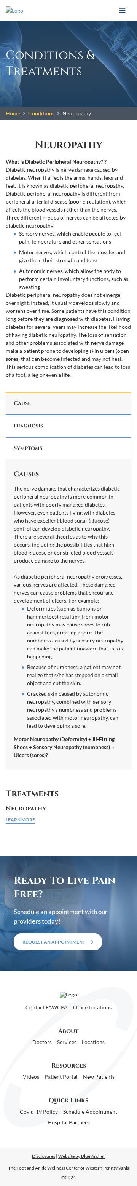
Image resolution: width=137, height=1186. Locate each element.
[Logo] (43, 10)
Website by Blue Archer (81, 1156)
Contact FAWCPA (46, 1007)
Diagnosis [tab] (28, 425)
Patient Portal (61, 1076)
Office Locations (92, 1007)
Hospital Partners (68, 1122)
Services (66, 1042)
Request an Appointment (53, 942)
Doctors (42, 1042)
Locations (93, 1042)
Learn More (20, 820)
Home (13, 113)
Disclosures (43, 1156)
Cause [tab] (22, 403)
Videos (31, 1076)
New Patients (99, 1076)
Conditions (41, 113)
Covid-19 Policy (39, 1111)
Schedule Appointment (90, 1111)
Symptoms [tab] (28, 448)
